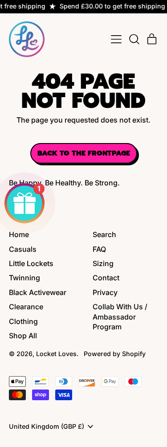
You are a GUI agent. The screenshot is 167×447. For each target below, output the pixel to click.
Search (104, 234)
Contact (106, 277)
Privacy (105, 292)
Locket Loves (56, 353)
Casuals (23, 249)
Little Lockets (31, 263)
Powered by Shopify (115, 353)
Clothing (23, 321)
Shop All (23, 335)
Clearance (26, 306)
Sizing (103, 263)
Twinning (24, 277)
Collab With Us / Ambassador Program (120, 316)
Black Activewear (37, 292)
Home (19, 234)
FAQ (99, 249)
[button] (134, 39)
